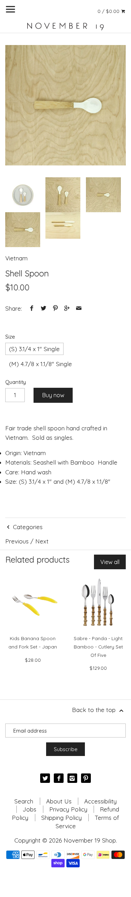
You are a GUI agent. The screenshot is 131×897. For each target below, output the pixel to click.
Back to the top (94, 709)
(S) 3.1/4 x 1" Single (34, 349)
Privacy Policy (68, 809)
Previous (17, 541)
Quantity (15, 382)
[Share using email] (78, 308)
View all (109, 561)
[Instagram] (72, 778)
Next (42, 541)
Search (23, 801)
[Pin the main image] (55, 308)
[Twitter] (45, 778)
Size (10, 337)
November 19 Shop (90, 840)
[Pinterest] (85, 778)
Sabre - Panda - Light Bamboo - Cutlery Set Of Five (98, 646)
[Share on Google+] (67, 308)
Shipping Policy (61, 817)
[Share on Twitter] (44, 308)
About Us (59, 801)
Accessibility (100, 801)
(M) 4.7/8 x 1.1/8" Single (40, 364)
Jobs (29, 809)
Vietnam (16, 258)
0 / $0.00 (109, 11)
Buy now (53, 395)
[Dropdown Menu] (10, 9)
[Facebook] (58, 778)
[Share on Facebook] (32, 308)
